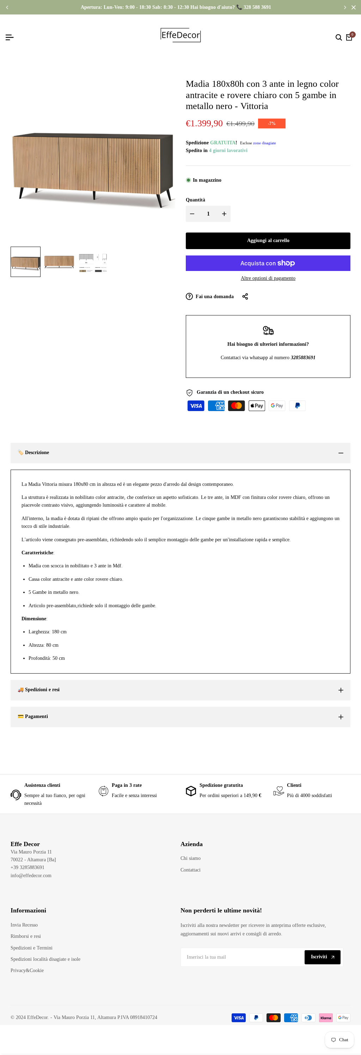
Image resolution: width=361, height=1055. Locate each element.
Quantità (195, 200)
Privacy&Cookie (27, 970)
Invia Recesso (24, 925)
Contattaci (190, 870)
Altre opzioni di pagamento (268, 278)
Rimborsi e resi (26, 936)
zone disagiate (264, 143)
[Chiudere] (352, 7)
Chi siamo (190, 858)
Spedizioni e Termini (32, 948)
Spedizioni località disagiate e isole (45, 959)
